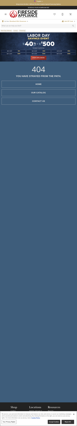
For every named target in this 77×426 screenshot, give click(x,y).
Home (38, 84)
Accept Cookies (54, 422)
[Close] (74, 414)
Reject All (68, 422)
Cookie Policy (35, 418)
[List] (54, 14)
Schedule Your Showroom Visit (38, 7)
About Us (50, 411)
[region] (38, 418)
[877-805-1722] (62, 14)
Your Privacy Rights (9, 422)
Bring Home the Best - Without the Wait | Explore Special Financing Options (38, 4)
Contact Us (38, 101)
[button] (38, 1)
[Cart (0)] (70, 14)
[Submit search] (73, 26)
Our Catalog (38, 93)
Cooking (13, 411)
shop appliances (38, 58)
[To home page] (24, 14)
